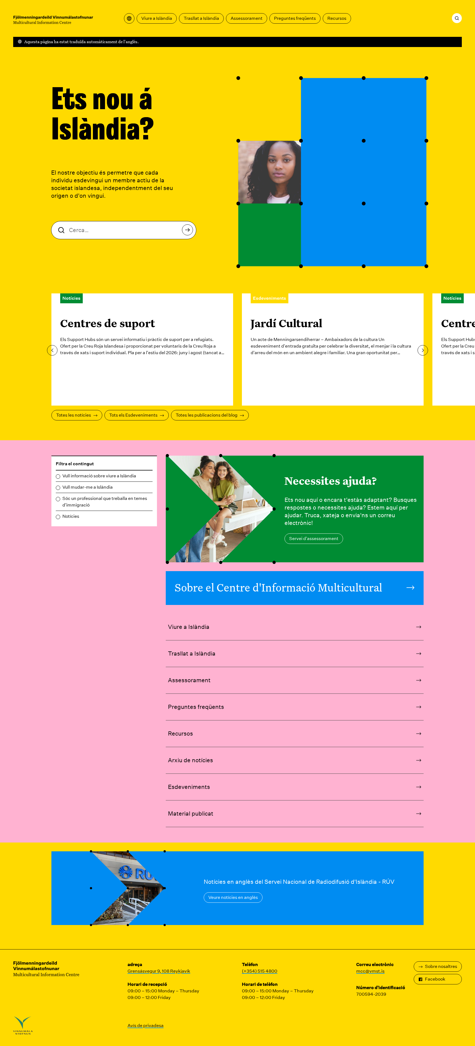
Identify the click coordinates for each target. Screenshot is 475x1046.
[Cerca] (457, 18)
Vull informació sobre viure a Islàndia (99, 475)
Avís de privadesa (146, 1025)
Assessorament (247, 18)
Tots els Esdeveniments (133, 415)
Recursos (336, 18)
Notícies (70, 516)
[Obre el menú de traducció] (129, 18)
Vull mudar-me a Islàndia (87, 487)
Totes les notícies (73, 415)
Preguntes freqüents (295, 18)
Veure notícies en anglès (233, 897)
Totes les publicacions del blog (207, 415)
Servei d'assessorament (313, 538)
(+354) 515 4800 (259, 971)
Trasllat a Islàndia (201, 18)
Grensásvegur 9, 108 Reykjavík (159, 971)
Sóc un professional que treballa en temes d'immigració (104, 502)
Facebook (435, 979)
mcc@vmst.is (370, 971)
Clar (147, 464)
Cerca (187, 229)
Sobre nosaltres (441, 966)
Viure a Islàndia (156, 18)
